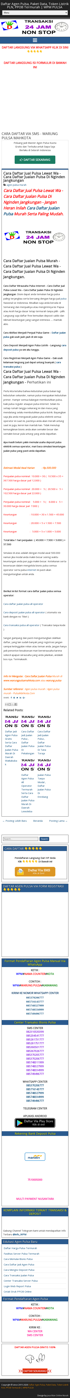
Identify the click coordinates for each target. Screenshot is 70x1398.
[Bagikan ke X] (12, 704)
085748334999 (35, 1009)
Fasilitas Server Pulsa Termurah (21, 1253)
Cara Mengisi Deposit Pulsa (19, 1269)
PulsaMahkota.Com (24, 693)
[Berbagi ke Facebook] (15, 704)
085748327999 (35, 1005)
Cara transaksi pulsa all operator (21, 625)
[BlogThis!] (9, 704)
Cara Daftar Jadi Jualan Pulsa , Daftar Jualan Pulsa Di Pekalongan (27, 742)
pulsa (63, 298)
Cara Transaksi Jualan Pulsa (19, 1275)
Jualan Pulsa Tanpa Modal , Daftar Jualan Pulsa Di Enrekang (44, 785)
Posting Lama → (58, 820)
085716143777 (35, 1001)
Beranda (38, 820)
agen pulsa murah (16, 184)
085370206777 (35, 997)
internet (31, 569)
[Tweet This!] (17, 697)
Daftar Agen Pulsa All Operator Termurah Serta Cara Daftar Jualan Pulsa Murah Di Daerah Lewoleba (27, 793)
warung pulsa (53, 680)
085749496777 (35, 1013)
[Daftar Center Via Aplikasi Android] (35, 1127)
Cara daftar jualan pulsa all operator (23, 603)
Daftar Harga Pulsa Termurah (20, 1248)
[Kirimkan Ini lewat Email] (6, 704)
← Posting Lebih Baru (14, 820)
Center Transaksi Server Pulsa (21, 1280)
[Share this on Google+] (24, 697)
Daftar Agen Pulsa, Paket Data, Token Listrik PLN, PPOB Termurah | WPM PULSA (35, 5)
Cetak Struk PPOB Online (18, 1291)
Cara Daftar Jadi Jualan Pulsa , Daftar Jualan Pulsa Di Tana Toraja (44, 742)
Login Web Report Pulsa (17, 1286)
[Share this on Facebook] (11, 697)
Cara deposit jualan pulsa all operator (24, 612)
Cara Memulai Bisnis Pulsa (18, 1259)
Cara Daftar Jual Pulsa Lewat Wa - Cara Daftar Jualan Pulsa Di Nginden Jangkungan (34, 177)
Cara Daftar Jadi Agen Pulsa (19, 1264)
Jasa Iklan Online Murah (57, 1395)
